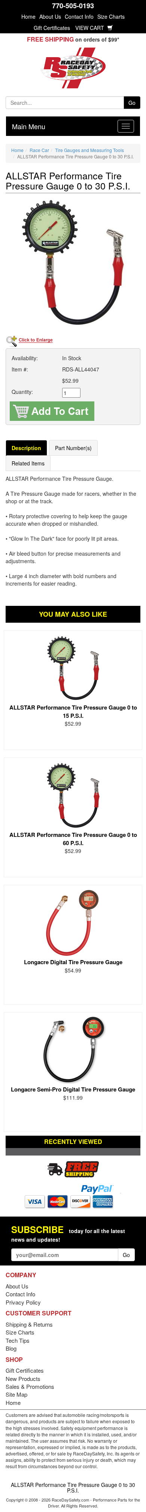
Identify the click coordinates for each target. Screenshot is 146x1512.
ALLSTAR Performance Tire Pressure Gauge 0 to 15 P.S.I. (73, 711)
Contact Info (79, 16)
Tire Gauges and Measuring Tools (89, 150)
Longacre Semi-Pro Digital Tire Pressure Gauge (73, 1089)
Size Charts (111, 16)
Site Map (16, 1394)
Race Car (39, 150)
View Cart (90, 27)
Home (28, 16)
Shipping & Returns (29, 1324)
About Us (50, 16)
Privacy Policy (23, 1302)
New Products (23, 1378)
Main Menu (28, 126)
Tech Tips (18, 1340)
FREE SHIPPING (50, 39)
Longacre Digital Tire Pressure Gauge (73, 962)
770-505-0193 (73, 5)
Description (26, 448)
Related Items (28, 463)
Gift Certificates (52, 27)
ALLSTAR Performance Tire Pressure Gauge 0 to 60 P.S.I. (73, 839)
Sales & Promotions (30, 1386)
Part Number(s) (73, 448)
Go (132, 102)
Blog (11, 1348)
